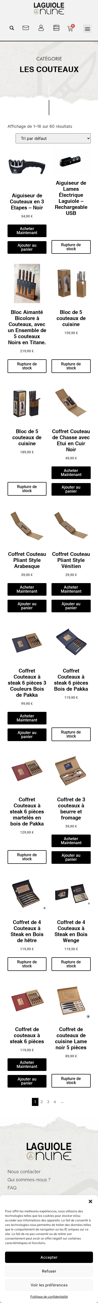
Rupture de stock (71, 246)
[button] (90, 1201)
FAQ (12, 1187)
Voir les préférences (49, 1285)
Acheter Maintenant (27, 230)
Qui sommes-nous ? (29, 1179)
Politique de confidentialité (49, 1296)
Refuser (49, 1271)
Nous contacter (24, 1171)
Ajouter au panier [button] (27, 247)
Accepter (49, 1257)
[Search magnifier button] (12, 28)
